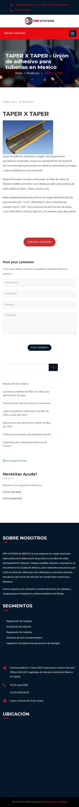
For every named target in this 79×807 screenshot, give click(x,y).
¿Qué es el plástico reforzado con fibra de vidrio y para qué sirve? (26, 413)
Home (18, 73)
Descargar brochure (16, 461)
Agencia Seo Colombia (55, 802)
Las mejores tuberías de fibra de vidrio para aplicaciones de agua (26, 393)
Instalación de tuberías (18, 627)
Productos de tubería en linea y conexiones (27, 403)
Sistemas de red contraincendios (24, 638)
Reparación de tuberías (19, 632)
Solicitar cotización (39, 242)
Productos (33, 73)
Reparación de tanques (15, 384)
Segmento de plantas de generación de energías (33, 643)
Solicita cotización (14, 33)
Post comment (39, 347)
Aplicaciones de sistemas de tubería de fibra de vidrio (27, 425)
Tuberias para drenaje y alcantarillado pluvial (27, 434)
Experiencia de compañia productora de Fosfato (25, 444)
